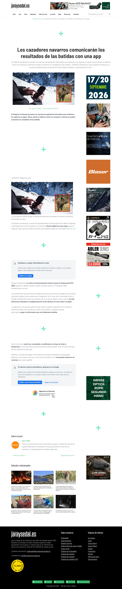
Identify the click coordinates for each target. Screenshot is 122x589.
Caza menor (92, 546)
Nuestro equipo (66, 543)
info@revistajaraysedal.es (30, 556)
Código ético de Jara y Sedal (71, 546)
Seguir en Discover (51, 382)
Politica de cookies (67, 554)
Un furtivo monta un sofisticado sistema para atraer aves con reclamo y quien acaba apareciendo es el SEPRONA (42, 512)
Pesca (90, 549)
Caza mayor (92, 543)
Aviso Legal (65, 549)
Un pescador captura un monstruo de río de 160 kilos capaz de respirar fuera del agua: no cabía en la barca (21, 512)
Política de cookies (68, 557)
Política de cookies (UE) (69, 559)
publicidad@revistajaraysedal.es (38, 551)
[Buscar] (109, 14)
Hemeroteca (92, 559)
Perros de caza (93, 557)
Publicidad (64, 538)
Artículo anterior (18, 455)
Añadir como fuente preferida (30, 382)
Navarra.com (71, 229)
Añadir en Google (25, 276)
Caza (90, 541)
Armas (90, 554)
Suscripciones (66, 541)
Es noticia (91, 538)
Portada (35, 19)
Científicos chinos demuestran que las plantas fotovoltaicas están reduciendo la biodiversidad (42, 488)
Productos (91, 551)
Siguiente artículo (68, 455)
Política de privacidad (68, 551)
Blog (40, 19)
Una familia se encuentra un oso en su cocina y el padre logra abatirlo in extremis (65, 511)
